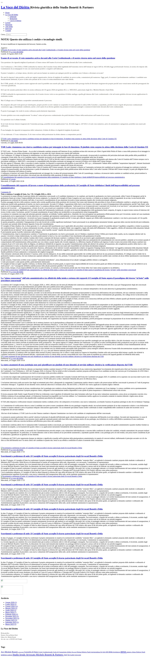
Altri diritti (9, 27)
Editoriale (13, 17)
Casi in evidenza (15, 21)
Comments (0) (6, 192)
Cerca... (3, 34)
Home (7, 13)
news (124, 651)
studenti (10, 655)
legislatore (117, 652)
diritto (69, 652)
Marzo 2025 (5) (10, 624)
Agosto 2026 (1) (11, 602)
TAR (65, 655)
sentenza (4, 655)
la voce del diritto (107, 652)
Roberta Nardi (140, 652)
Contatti (8, 31)
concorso (21, 652)
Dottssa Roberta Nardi (84, 652)
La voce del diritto (11, 15)
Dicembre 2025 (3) (12, 616)
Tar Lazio (71, 655)
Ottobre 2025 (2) (11, 620)
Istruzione (8, 25)
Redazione (13, 19)
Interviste (8, 29)
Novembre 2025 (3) (12, 618)
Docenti (74, 652)
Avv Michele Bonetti (9, 652)
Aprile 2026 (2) (10, 610)
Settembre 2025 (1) (12, 622)
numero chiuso (131, 652)
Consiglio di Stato (31, 652)
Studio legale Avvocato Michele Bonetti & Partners (38, 654)
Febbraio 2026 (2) (11, 614)
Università (78, 655)
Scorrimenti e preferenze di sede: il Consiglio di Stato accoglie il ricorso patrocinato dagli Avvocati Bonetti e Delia (52, 456)
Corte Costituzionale (45, 652)
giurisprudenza (96, 652)
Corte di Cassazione (60, 652)
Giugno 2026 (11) (11, 606)
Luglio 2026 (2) (10, 604)
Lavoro (7, 23)
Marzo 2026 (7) (10, 612)
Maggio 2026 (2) (11, 608)
